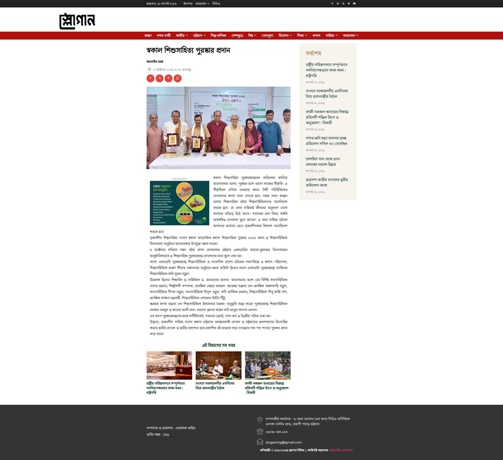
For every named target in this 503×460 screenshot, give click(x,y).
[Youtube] (354, 4)
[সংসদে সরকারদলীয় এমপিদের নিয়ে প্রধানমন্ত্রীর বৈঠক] (218, 365)
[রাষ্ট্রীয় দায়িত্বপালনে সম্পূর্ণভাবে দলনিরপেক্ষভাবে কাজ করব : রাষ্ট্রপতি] (169, 365)
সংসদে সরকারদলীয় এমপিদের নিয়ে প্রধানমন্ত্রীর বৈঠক (215, 385)
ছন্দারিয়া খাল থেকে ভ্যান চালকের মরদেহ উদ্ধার (323, 161)
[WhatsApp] (178, 78)
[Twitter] (343, 4)
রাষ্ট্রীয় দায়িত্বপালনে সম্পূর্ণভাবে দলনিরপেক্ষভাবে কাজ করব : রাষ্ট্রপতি (166, 388)
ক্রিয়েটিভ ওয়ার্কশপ (342, 450)
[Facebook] (332, 4)
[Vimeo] (348, 4)
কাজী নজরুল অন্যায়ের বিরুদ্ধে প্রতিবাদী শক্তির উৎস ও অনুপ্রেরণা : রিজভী (266, 388)
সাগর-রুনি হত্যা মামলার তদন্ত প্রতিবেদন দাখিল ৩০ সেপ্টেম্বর (326, 141)
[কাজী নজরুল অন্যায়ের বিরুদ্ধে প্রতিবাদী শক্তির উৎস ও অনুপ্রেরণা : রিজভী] (268, 365)
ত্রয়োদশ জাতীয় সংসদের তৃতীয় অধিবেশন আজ (327, 182)
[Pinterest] (169, 78)
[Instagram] (338, 4)
